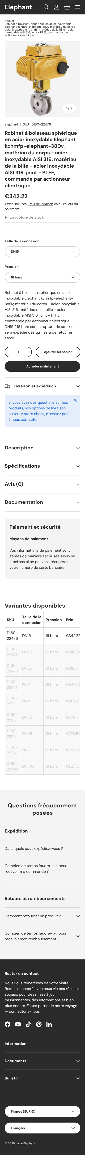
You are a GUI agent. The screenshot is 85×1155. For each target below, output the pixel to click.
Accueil (10, 20)
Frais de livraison (40, 204)
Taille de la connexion (22, 241)
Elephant (11, 124)
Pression (12, 266)
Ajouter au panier (58, 352)
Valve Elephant (25, 1143)
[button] (67, 7)
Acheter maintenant (42, 366)
